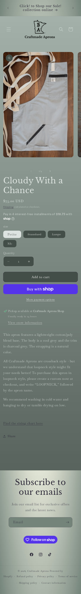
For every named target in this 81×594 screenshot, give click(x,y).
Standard (37, 235)
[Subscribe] (67, 522)
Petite (12, 234)
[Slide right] (50, 171)
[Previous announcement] (8, 8)
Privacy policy (45, 576)
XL (12, 244)
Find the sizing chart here (23, 423)
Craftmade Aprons (38, 570)
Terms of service (67, 576)
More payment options (40, 299)
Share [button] (12, 436)
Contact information (53, 582)
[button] (8, 29)
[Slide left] (31, 171)
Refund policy (25, 576)
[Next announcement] (73, 8)
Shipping (8, 206)
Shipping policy (28, 582)
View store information (25, 323)
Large (58, 235)
